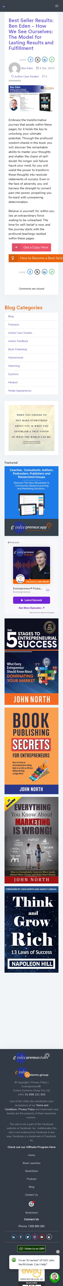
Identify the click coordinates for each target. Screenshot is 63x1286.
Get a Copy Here (36, 247)
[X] (37, 59)
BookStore (31, 1171)
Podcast (31, 1179)
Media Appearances (19, 391)
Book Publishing (17, 349)
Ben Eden (27, 68)
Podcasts (13, 324)
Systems (13, 374)
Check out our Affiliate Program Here (32, 1147)
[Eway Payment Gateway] (31, 1278)
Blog (11, 316)
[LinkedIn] (44, 59)
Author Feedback (18, 341)
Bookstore (31, 1213)
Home (31, 1155)
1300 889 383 (36, 1226)
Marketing (14, 366)
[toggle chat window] (55, 1278)
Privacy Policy (26, 1109)
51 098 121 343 (35, 1094)
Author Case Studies (27, 76)
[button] (56, 6)
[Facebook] (30, 59)
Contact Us (31, 1195)
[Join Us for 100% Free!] (31, 1203)
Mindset (13, 382)
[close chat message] (58, 1251)
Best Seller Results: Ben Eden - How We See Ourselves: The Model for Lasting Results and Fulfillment (31, 34)
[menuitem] (31, 1156)
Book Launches (31, 1163)
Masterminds (15, 358)
